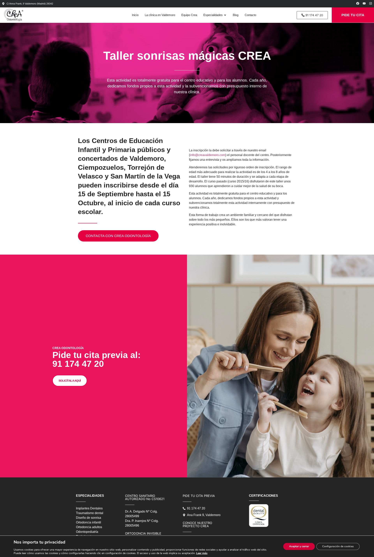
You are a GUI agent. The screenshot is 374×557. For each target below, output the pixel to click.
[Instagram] (370, 3)
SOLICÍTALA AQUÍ (70, 380)
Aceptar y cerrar (299, 546)
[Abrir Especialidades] (225, 15)
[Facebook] (357, 3)
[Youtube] (364, 3)
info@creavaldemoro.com (207, 155)
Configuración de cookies (338, 546)
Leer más (201, 553)
